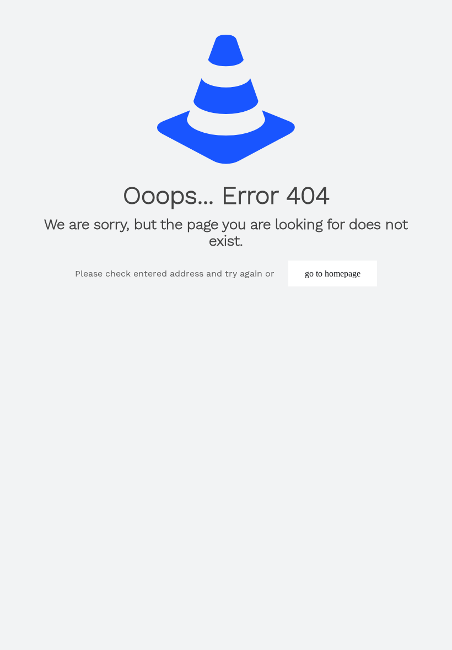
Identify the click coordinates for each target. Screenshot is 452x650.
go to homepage (332, 273)
